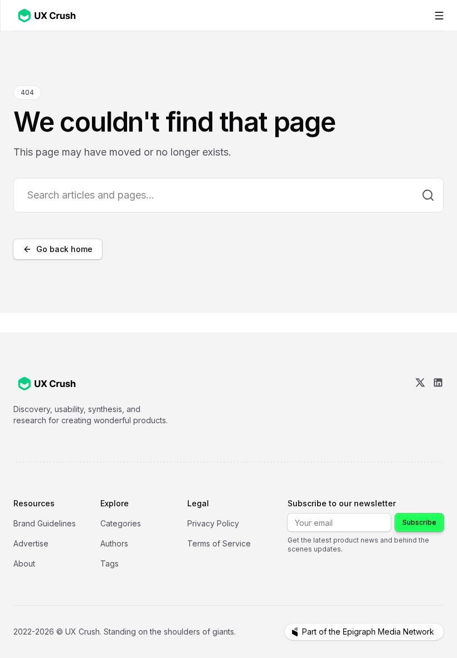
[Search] (428, 195)
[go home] (46, 383)
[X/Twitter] (420, 401)
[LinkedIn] (438, 401)
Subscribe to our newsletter (342, 503)
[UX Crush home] (49, 15)
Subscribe (419, 522)
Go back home (64, 249)
